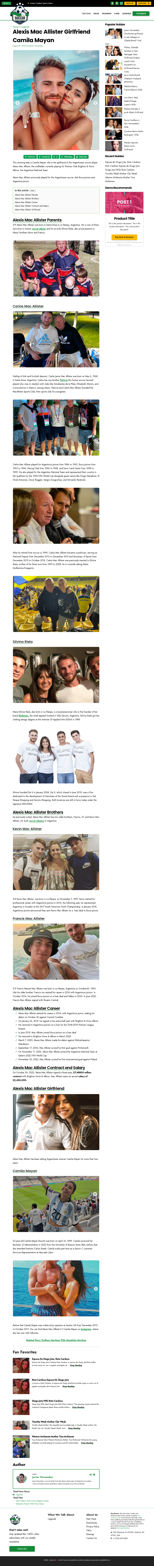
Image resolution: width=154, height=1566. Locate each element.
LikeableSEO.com (105, 1560)
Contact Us (91, 1538)
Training (106, 13)
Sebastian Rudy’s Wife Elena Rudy (30, 1503)
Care (117, 13)
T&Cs (89, 1530)
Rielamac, (24, 715)
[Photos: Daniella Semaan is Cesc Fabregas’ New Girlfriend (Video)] (113, 51)
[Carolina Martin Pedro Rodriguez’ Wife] (113, 135)
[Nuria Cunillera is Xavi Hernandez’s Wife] (113, 124)
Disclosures (91, 1522)
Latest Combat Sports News (41, 3)
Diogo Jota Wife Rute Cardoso (47, 1401)
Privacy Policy (92, 1526)
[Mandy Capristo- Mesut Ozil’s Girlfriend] (113, 146)
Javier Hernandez (42, 1477)
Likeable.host (88, 1560)
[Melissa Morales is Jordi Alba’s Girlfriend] (113, 112)
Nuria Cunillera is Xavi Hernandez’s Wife (131, 124)
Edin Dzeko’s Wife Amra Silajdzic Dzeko (32, 1500)
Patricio (64, 380)
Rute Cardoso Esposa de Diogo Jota (50, 1380)
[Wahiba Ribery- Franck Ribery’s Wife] (113, 90)
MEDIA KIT (130, 3)
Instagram (86, 1329)
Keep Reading (76, 1365)
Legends (126, 13)
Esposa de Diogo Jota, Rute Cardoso (50, 1359)
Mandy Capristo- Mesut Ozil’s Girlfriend (131, 146)
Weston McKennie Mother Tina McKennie (53, 1436)
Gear (96, 13)
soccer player (39, 228)
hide (32, 190)
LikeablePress (74, 1560)
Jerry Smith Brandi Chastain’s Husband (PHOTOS (132, 78)
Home (16, 26)
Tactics (86, 13)
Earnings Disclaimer (123, 1528)
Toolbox (141, 13)
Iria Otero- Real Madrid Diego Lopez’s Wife (131, 101)
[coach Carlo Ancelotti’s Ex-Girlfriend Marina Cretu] (113, 65)
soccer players (36, 821)
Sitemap (90, 1534)
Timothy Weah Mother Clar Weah (49, 1421)
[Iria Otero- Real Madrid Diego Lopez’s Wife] (113, 101)
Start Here (91, 1519)
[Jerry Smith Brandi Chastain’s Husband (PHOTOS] (113, 79)
